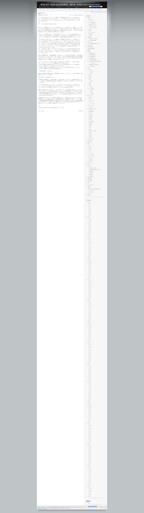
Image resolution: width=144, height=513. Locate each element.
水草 (90, 113)
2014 (89, 444)
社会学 (90, 135)
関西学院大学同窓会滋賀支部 (94, 189)
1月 (90, 215)
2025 (89, 216)
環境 (90, 119)
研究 (65, 9)
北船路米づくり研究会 (76, 9)
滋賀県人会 (91, 174)
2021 (89, 300)
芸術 (88, 143)
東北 (90, 85)
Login (89, 502)
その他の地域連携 (92, 40)
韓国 (90, 98)
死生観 (90, 124)
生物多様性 (91, 111)
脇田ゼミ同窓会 (94, 27)
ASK (39, 105)
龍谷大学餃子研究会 (93, 168)
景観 (90, 129)
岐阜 (90, 82)
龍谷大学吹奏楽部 (91, 48)
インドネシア (91, 105)
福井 (92, 90)
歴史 (90, 132)
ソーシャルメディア (91, 184)
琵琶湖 (90, 116)
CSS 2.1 (45, 508)
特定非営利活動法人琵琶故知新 (95, 61)
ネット (60, 107)
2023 (89, 258)
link (96, 9)
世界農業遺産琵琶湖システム (94, 43)
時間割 (90, 19)
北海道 (92, 93)
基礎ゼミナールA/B (92, 25)
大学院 (90, 35)
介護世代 (89, 185)
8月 (90, 203)
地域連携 (89, 37)
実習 (90, 29)
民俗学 (90, 137)
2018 (89, 363)
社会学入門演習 (92, 24)
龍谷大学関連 (90, 46)
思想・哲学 (91, 122)
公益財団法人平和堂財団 (93, 64)
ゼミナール (58, 9)
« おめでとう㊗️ (40, 110)
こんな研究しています (92, 108)
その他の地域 (91, 88)
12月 (90, 218)
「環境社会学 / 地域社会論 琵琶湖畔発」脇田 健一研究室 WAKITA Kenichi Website (69, 5)
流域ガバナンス (92, 109)
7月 (90, 205)
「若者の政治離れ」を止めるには (45, 70)
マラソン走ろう (91, 153)
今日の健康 (90, 181)
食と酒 (89, 164)
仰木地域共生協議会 (93, 59)
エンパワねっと (92, 32)
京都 (90, 74)
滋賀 (90, 69)
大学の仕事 (90, 45)
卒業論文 (69, 9)
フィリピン (91, 100)
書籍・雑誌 (90, 142)
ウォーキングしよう (91, 156)
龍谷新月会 (91, 176)
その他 (89, 195)
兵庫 (63, 107)
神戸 (92, 80)
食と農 (90, 134)
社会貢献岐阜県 (92, 56)
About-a (48, 9)
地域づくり (57, 107)
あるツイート (42, 13)
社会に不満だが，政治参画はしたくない (46, 77)
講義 (90, 30)
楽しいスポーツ (91, 163)
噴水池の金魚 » (80, 110)
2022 (89, 279)
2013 (89, 465)
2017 (89, 381)
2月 (90, 213)
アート (90, 145)
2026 (89, 202)
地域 (88, 67)
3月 (90, 211)
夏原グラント (93, 66)
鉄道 (88, 182)
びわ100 (90, 158)
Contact (100, 9)
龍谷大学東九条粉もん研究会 (94, 169)
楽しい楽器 (90, 161)
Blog (44, 9)
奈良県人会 (91, 171)
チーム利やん (91, 155)
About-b (53, 9)
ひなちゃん (91, 190)
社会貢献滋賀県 (92, 54)
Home (40, 9)
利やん (90, 166)
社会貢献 (89, 51)
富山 (92, 92)
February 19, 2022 (52, 23)
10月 (90, 221)
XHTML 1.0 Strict (40, 508)
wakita (89, 187)
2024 (89, 237)
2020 (89, 321)
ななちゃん (91, 192)
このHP (92, 9)
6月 (90, 270)
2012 (89, 486)
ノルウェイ (93, 103)
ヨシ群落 (91, 114)
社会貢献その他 (92, 58)
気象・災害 (90, 140)
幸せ (90, 127)
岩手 (92, 87)
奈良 (90, 75)
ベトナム (91, 106)
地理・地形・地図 (92, 130)
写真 (90, 148)
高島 (92, 72)
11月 (90, 219)
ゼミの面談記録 (92, 22)
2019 (89, 342)
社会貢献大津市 (92, 53)
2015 (89, 423)
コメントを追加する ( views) (77, 15)
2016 (89, 402)
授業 (62, 9)
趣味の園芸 (90, 179)
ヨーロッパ (91, 101)
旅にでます (90, 95)
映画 (90, 150)
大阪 (90, 77)
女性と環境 (91, 121)
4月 (90, 210)
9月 (90, 223)
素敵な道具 (90, 177)
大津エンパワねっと (85, 9)
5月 (90, 208)
